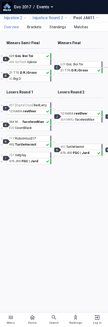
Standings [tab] (57, 27)
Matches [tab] (81, 27)
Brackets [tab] (34, 27)
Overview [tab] (11, 27)
